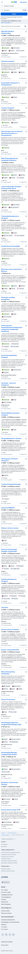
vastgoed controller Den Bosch (8, 854)
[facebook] (2, 934)
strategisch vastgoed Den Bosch (9, 860)
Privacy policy (4, 945)
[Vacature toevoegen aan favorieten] (26, 31)
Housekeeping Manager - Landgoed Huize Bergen (9, 753)
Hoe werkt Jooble (6, 892)
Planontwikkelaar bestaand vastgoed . (10, 414)
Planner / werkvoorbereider (10, 650)
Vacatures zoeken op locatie (8, 871)
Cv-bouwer (4, 927)
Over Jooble (4, 890)
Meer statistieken (5, 22)
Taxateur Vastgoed (7, 108)
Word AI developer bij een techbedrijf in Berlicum (9, 159)
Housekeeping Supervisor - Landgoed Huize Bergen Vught (11, 723)
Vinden (14, 14)
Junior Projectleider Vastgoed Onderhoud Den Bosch (11, 187)
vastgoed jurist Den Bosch (7, 856)
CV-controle (4, 929)
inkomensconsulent (7, 61)
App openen (23, 2)
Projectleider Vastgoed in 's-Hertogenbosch (10, 84)
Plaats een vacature (6, 913)
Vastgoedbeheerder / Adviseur (11, 438)
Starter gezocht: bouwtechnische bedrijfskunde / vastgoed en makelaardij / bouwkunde (12, 328)
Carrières (3, 899)
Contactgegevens (6, 897)
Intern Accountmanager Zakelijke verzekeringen (9, 550)
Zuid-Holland (4, 844)
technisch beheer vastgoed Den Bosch (10, 852)
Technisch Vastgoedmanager (11, 484)
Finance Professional (8, 699)
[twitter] (9, 934)
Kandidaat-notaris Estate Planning (9, 783)
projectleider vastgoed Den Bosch (9, 862)
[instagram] (6, 934)
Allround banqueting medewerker (8, 673)
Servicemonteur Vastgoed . (10, 629)
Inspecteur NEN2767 (8, 508)
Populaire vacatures (6, 868)
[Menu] (2, 2)
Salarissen (3, 924)
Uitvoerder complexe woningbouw (8, 298)
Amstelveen (4, 846)
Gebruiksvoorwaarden (7, 942)
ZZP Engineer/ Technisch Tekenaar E (9, 459)
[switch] (25, 26)
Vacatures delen (5, 911)
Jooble (11, 950)
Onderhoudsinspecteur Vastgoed (9, 580)
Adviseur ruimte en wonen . (10, 528)
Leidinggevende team (6, 894)
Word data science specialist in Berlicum (11, 270)
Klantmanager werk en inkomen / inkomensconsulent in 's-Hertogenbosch (12, 133)
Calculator (4, 607)
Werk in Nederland (6, 904)
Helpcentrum (4, 902)
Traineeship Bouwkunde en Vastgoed (10, 217)
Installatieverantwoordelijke (10, 246)
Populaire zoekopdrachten (8, 839)
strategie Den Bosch (6, 858)
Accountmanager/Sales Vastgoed (9, 356)
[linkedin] (13, 934)
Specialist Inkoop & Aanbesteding (7, 32)
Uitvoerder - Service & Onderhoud (8, 384)
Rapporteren (24, 56)
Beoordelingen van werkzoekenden (10, 922)
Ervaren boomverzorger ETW (10, 810)
